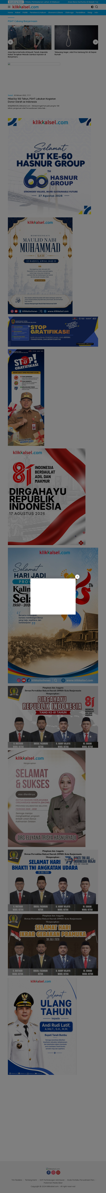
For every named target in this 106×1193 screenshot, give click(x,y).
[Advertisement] (53, 596)
